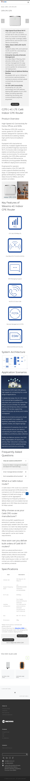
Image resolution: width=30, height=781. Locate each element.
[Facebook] (12, 757)
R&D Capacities (5, 712)
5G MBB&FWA (5, 738)
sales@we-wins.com (9, 761)
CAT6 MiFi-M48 (20, 676)
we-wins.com (11, 778)
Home (2, 7)
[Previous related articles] (24, 657)
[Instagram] (10, 757)
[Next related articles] (27, 657)
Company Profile (6, 708)
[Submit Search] (27, 754)
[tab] (15, 461)
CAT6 (6, 7)
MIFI (3, 734)
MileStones (4, 710)
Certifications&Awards (7, 714)
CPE (3, 736)
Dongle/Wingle (5, 732)
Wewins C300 (19, 628)
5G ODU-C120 (5, 676)
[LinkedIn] (7, 757)
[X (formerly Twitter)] (4, 757)
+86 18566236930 (9, 763)
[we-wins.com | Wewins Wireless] (3, 2)
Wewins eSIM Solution (7, 747)
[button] (3, 21)
